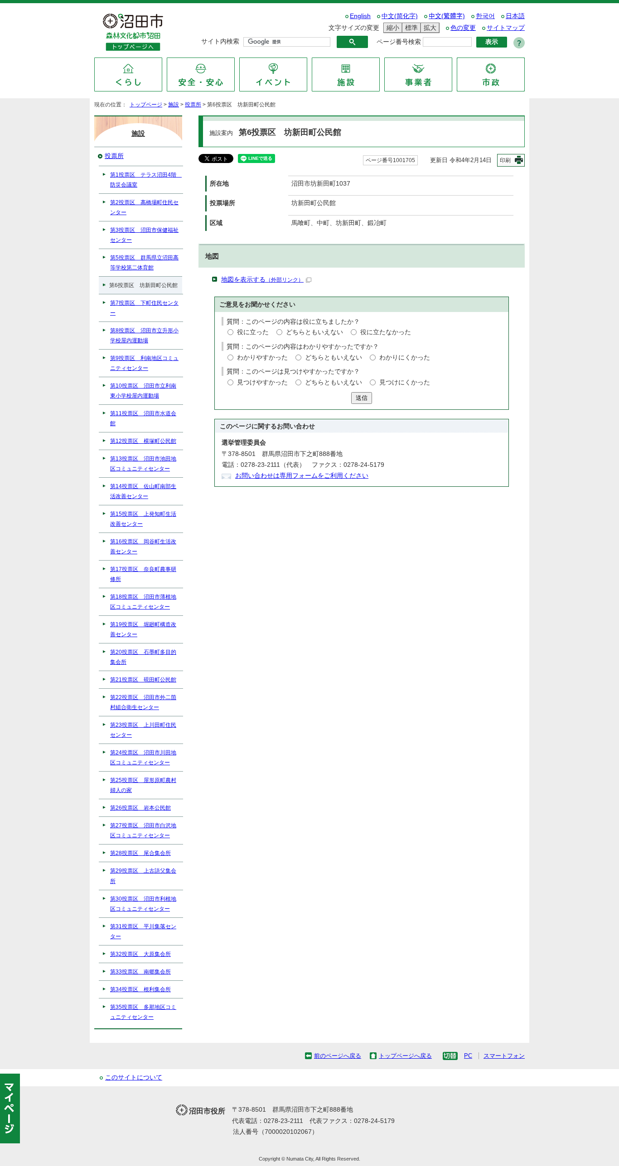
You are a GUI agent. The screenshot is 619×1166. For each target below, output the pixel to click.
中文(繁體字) (447, 16)
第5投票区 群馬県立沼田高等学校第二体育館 (144, 262)
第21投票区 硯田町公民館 (143, 680)
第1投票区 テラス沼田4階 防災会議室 (146, 180)
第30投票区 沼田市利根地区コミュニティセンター (143, 904)
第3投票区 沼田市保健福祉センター (144, 235)
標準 (410, 27)
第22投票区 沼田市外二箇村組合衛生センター (143, 702)
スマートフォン (504, 1055)
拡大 (428, 27)
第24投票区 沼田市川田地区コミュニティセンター (143, 757)
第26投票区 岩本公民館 (140, 808)
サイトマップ (506, 27)
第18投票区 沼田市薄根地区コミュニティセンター (143, 602)
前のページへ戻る (337, 1055)
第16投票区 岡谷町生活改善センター (143, 546)
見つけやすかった (262, 382)
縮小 (391, 27)
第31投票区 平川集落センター (143, 931)
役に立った (253, 332)
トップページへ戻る (405, 1055)
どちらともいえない (314, 332)
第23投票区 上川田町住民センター (143, 730)
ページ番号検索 (399, 41)
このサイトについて (133, 1077)
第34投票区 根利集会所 (140, 989)
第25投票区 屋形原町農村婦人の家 (143, 785)
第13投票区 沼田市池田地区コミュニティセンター (143, 464)
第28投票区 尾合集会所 (140, 853)
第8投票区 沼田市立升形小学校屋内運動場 (144, 335)
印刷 (505, 160)
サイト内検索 (220, 41)
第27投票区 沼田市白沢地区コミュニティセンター (143, 830)
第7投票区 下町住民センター (144, 308)
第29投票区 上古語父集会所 (143, 876)
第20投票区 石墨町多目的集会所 (143, 657)
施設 (173, 104)
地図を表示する (262, 279)
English (360, 16)
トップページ (146, 104)
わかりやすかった (262, 357)
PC (468, 1055)
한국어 (485, 16)
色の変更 (463, 27)
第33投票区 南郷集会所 (140, 972)
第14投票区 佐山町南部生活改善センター (143, 491)
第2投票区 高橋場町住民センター (144, 207)
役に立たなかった (385, 332)
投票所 (193, 104)
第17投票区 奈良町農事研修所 (143, 574)
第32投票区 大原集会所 (140, 954)
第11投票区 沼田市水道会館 (143, 418)
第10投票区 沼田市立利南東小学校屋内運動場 (143, 391)
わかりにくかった (404, 357)
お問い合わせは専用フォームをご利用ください (301, 475)
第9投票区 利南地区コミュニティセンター (144, 363)
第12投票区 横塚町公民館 (143, 441)
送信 (362, 397)
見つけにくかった (404, 382)
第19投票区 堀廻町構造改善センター (143, 629)
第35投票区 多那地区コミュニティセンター (143, 1012)
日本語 (515, 16)
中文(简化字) (400, 16)
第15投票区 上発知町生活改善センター (143, 519)
